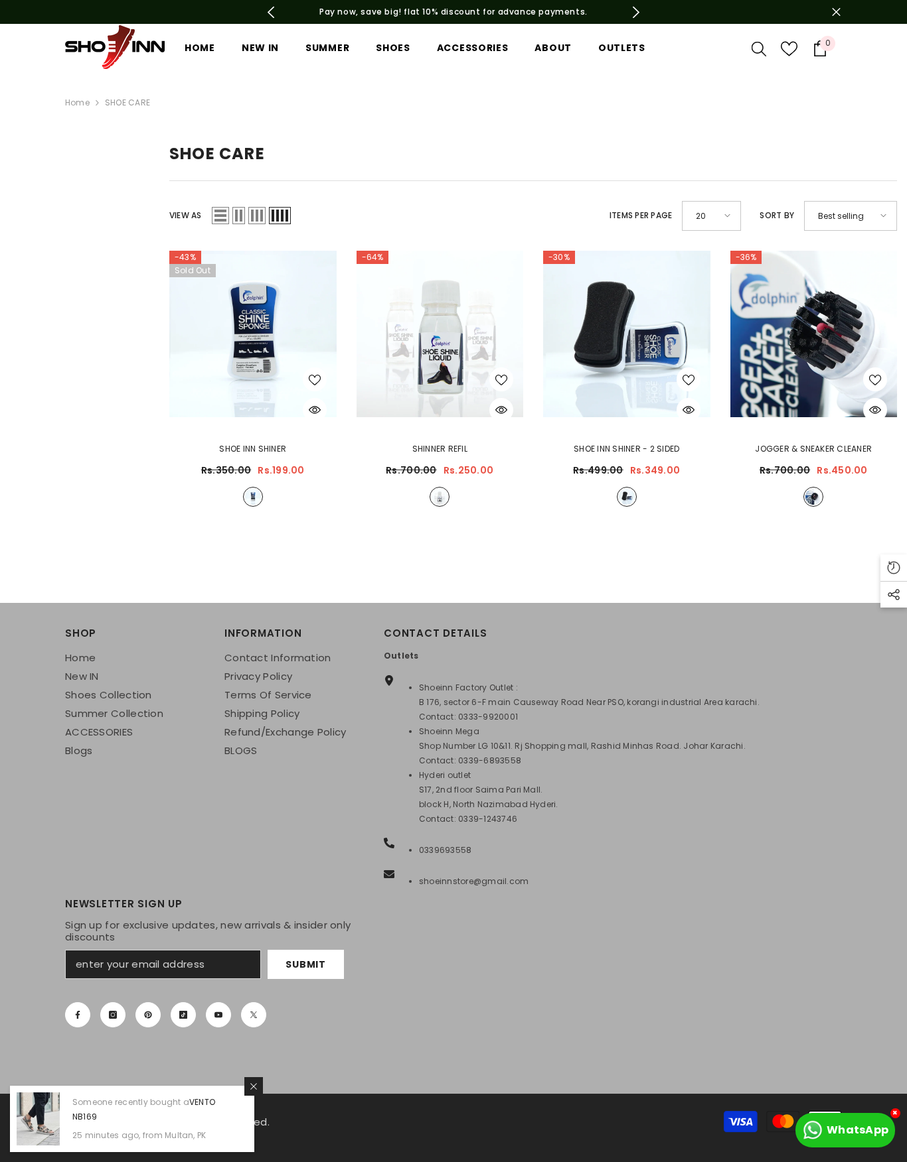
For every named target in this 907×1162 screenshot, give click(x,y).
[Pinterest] (148, 1014)
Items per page (641, 215)
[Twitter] (253, 1014)
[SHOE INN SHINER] (253, 334)
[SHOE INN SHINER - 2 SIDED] (626, 334)
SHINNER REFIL (439, 448)
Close (836, 12)
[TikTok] (183, 1014)
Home (77, 102)
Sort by (777, 215)
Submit (305, 964)
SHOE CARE (127, 102)
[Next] (636, 12)
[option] (454, 12)
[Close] (253, 1086)
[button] (220, 215)
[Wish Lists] (789, 48)
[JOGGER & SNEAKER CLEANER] (814, 334)
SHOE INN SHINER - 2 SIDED (626, 448)
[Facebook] (77, 1014)
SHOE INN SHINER (252, 448)
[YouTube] (218, 1014)
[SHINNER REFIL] (440, 334)
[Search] (759, 48)
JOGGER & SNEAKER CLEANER (813, 448)
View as (185, 215)
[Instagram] (112, 1014)
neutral (253, 497)
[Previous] (271, 12)
